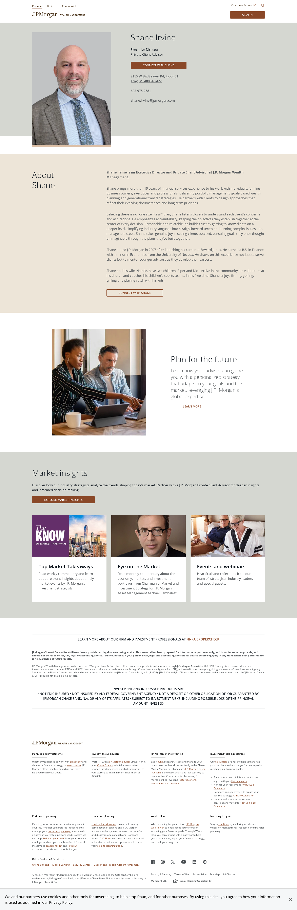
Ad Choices (229, 874)
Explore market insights (63, 500)
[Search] (263, 6)
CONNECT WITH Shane (158, 65)
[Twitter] (173, 862)
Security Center (81, 864)
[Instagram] (163, 862)
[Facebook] (153, 862)
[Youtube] (183, 862)
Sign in (247, 15)
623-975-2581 (141, 91)
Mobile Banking (61, 864)
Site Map (215, 874)
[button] (290, 899)
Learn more (192, 406)
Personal (37, 6)
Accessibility (199, 874)
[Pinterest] (205, 862)
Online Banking (40, 864)
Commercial (69, 6)
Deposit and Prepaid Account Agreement (116, 864)
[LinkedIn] (194, 862)
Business (52, 6)
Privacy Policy (60, 902)
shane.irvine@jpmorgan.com (153, 100)
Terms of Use (182, 874)
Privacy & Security (161, 874)
